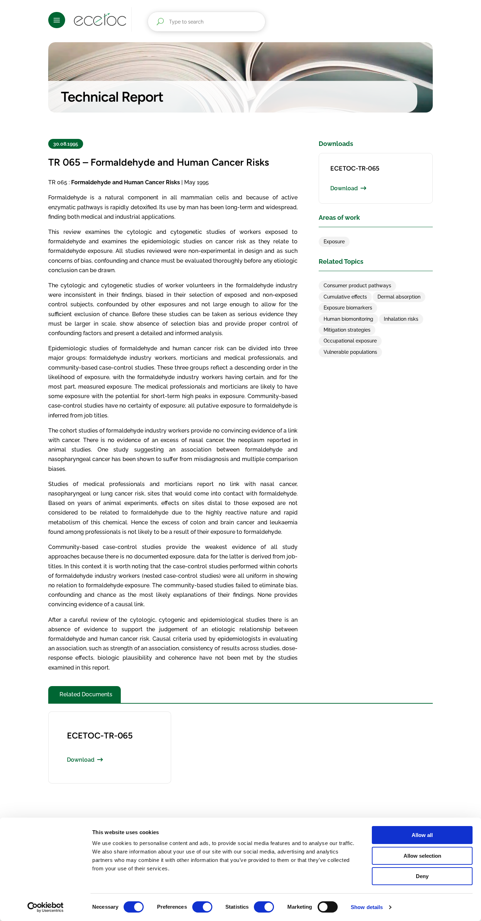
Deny (422, 876)
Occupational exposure (350, 341)
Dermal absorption (398, 297)
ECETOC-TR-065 (354, 168)
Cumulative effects (345, 297)
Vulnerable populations (350, 352)
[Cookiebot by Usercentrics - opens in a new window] (45, 907)
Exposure (334, 241)
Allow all (422, 835)
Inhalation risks (401, 319)
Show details (367, 907)
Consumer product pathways (357, 285)
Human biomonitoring (348, 319)
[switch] (202, 907)
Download (344, 188)
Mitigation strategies (347, 330)
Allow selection (422, 856)
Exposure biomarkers (348, 308)
